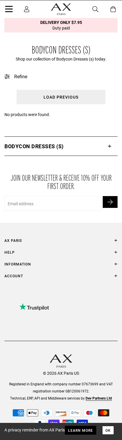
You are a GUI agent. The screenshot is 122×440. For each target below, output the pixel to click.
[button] (61, 146)
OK (108, 430)
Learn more (80, 430)
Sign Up (110, 202)
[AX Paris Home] (61, 9)
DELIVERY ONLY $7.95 (61, 25)
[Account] (27, 9)
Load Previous (61, 97)
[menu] (9, 10)
